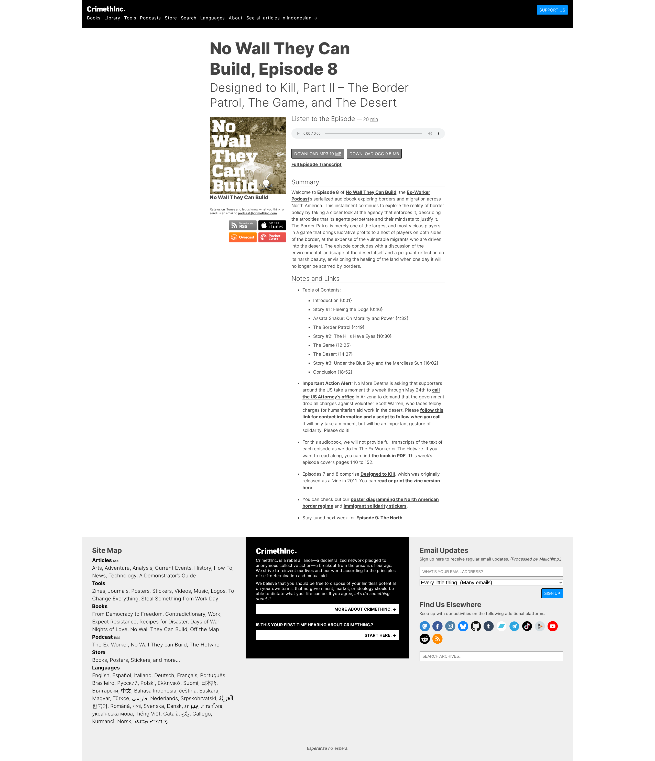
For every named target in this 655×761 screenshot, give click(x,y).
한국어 (99, 706)
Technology (122, 576)
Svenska (154, 706)
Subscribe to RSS (243, 225)
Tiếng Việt (148, 714)
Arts (97, 568)
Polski (147, 683)
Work (214, 614)
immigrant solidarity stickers (375, 506)
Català (171, 714)
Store (171, 17)
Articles (102, 560)
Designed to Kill (378, 474)
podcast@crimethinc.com (257, 213)
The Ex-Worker (110, 645)
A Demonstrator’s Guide (167, 576)
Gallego (201, 714)
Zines (98, 591)
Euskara (208, 691)
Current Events (173, 568)
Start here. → (380, 635)
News (99, 576)
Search (188, 17)
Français (187, 675)
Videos (182, 591)
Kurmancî (103, 721)
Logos (218, 591)
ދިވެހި (185, 714)
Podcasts (150, 17)
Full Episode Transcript (316, 164)
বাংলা (137, 706)
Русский (127, 683)
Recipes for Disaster (163, 622)
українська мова (112, 714)
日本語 (208, 683)
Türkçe (121, 698)
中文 (126, 691)
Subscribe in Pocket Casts (272, 237)
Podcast (102, 637)
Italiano (142, 675)
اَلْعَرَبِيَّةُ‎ (226, 698)
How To (223, 568)
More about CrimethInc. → (365, 609)
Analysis (142, 568)
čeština (187, 691)
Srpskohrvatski (198, 698)
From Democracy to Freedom (127, 614)
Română (120, 706)
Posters (140, 591)
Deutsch (164, 675)
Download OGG (374, 153)
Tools (130, 17)
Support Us (552, 10)
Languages (212, 17)
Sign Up (552, 593)
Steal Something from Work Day (179, 599)
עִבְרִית (191, 706)
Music (201, 591)
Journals (118, 591)
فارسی (139, 698)
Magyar (101, 698)
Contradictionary (185, 614)
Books (94, 17)
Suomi (190, 683)
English (101, 675)
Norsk (124, 721)
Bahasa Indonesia (155, 691)
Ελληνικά (169, 683)
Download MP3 (317, 153)
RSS (116, 561)
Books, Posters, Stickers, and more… (136, 660)
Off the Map (204, 629)
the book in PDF (389, 455)
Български (105, 691)
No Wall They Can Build (371, 192)
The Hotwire (205, 645)
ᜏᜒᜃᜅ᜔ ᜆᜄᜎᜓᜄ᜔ (151, 721)
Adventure (117, 568)
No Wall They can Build (159, 645)
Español (121, 675)
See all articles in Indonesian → (282, 17)
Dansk (174, 706)
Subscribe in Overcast (243, 237)
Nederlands (164, 698)
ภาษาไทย (211, 706)
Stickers (162, 591)
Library (112, 17)
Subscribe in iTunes (272, 225)
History (202, 568)
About (235, 17)
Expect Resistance (114, 622)
